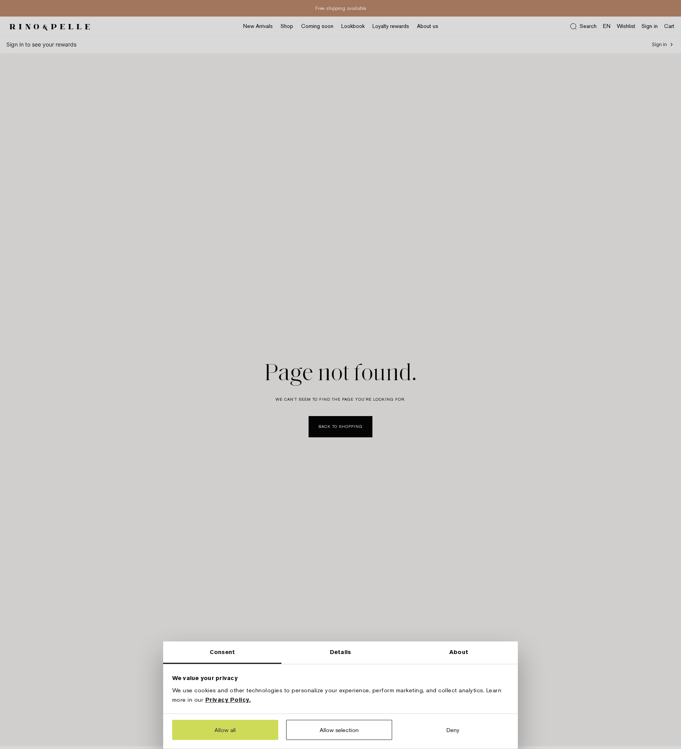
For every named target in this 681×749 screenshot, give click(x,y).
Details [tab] (340, 652)
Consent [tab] (222, 652)
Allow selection (339, 730)
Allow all (225, 730)
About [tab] (458, 652)
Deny (453, 730)
